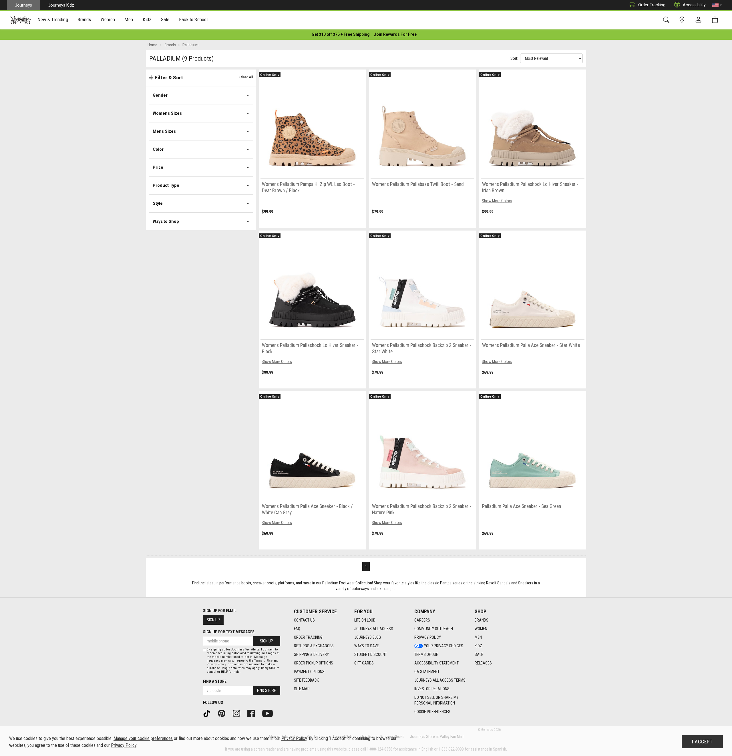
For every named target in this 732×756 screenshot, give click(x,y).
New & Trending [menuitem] (52, 19)
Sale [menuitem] (165, 19)
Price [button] (158, 167)
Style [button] (158, 203)
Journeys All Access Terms (440, 680)
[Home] (20, 20)
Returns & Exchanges (314, 646)
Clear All (246, 77)
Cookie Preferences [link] (432, 711)
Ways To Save (366, 646)
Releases (483, 663)
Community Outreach (433, 628)
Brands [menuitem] (84, 19)
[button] (717, 5)
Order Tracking (651, 5)
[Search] (667, 19)
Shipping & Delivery (311, 654)
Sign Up (213, 620)
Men (478, 637)
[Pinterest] (223, 713)
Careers (422, 620)
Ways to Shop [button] (166, 221)
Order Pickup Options (313, 663)
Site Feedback (306, 680)
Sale (479, 654)
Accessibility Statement (436, 663)
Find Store (266, 690)
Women (481, 628)
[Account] (699, 20)
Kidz (478, 646)
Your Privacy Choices (443, 646)
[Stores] (683, 19)
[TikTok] (208, 713)
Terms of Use (426, 654)
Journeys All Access (373, 628)
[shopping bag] (716, 19)
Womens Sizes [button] (167, 113)
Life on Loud (364, 620)
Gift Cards (364, 663)
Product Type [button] (166, 185)
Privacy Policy (427, 637)
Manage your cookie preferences (143, 738)
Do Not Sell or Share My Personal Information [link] (436, 700)
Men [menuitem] (128, 19)
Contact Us (304, 620)
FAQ (297, 628)
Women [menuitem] (108, 19)
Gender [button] (160, 95)
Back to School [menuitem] (193, 19)
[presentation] (53, 20)
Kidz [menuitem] (147, 19)
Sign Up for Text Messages (228, 632)
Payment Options (309, 671)
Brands (481, 620)
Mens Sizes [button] (164, 131)
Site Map (302, 688)
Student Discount (370, 654)
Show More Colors (497, 201)
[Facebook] (253, 713)
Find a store (214, 681)
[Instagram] (238, 713)
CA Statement (426, 671)
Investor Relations (431, 688)
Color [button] (158, 149)
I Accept (702, 742)
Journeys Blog (367, 637)
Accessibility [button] (694, 5)
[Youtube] (269, 713)
